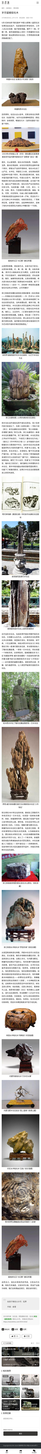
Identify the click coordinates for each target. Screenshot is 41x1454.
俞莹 (14, 1307)
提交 (20, 1433)
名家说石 (5, 1389)
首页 (3, 8)
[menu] (37, 3)
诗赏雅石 (5, 1376)
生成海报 (8, 1343)
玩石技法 (25, 1376)
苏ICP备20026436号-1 (31, 1445)
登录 (4, 1430)
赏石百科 (22, 18)
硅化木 (21, 120)
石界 (25, 1301)
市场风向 (25, 1401)
